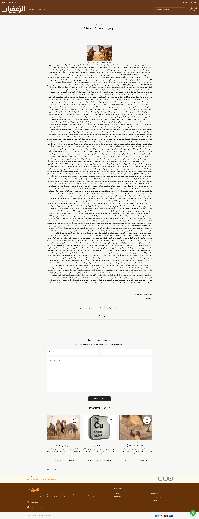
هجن (121, 308)
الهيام (99, 308)
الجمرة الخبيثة (79, 308)
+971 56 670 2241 (38, 507)
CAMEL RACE (32, 9)
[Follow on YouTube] (99, 316)
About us (4, 2)
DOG (48, 9)
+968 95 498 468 (40, 503)
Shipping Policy (156, 497)
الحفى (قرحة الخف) (136, 445)
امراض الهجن (99, 24)
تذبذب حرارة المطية (63, 445)
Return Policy (155, 500)
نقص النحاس (99, 445)
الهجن (90, 308)
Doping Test (12, 2)
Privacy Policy (155, 494)
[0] (189, 9)
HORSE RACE (41, 9)
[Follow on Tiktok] (105, 316)
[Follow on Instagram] (94, 316)
